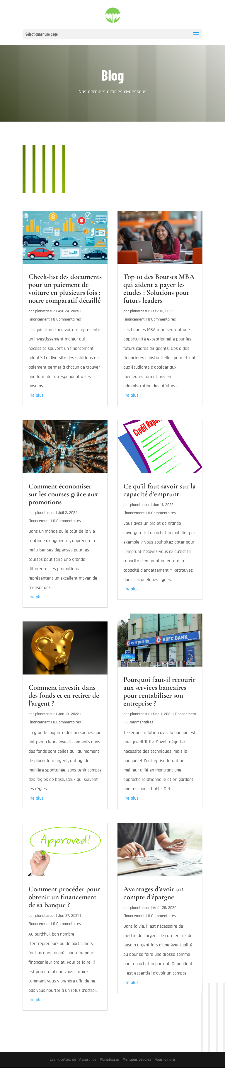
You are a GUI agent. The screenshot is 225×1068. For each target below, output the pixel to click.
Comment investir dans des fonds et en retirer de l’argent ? (63, 695)
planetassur (45, 311)
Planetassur (109, 1059)
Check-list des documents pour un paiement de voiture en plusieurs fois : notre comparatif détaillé (65, 288)
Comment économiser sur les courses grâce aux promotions (63, 494)
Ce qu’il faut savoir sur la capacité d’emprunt (159, 490)
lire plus (36, 395)
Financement (39, 319)
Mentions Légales (136, 1059)
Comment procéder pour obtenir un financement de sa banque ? (64, 897)
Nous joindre (164, 1059)
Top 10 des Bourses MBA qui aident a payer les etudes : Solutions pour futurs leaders (159, 288)
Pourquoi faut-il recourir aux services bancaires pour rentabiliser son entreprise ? (159, 691)
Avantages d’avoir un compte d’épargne (153, 893)
